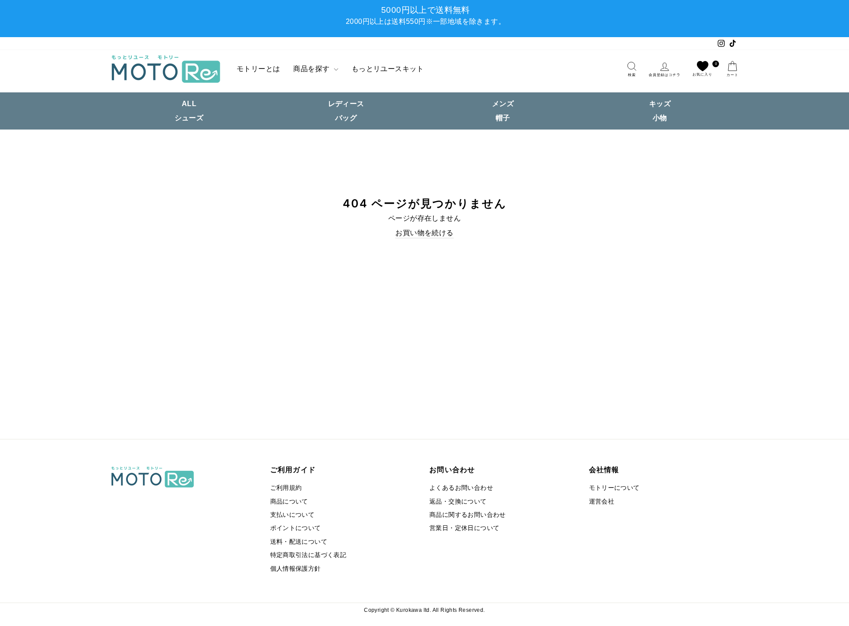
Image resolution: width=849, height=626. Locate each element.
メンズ (503, 103)
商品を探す (312, 69)
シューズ (189, 118)
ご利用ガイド (293, 469)
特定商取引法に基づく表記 (308, 555)
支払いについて (292, 514)
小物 (660, 118)
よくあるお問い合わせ (461, 488)
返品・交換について (458, 501)
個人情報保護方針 (295, 568)
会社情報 (604, 469)
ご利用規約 (286, 488)
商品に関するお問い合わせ (467, 514)
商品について (289, 501)
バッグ (346, 118)
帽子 (503, 118)
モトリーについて (614, 488)
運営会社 (602, 501)
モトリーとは (258, 69)
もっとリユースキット (388, 69)
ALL (189, 103)
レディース (346, 103)
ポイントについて (295, 528)
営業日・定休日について (464, 528)
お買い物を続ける (424, 233)
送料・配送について (299, 541)
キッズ (660, 103)
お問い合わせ (452, 469)
